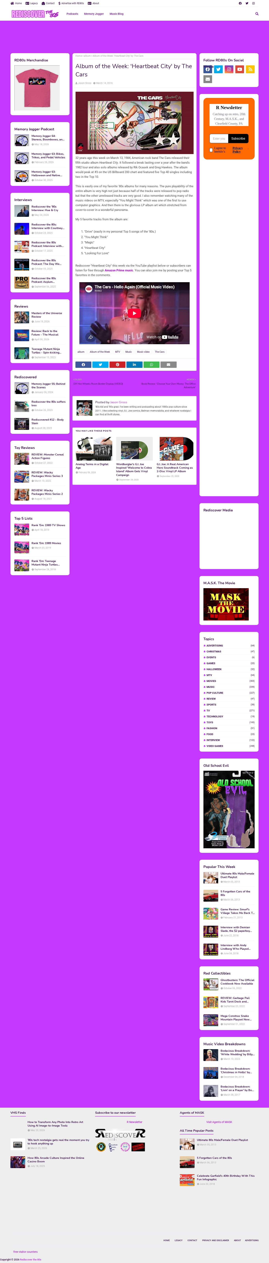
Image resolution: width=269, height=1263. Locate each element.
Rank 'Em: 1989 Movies (46, 543)
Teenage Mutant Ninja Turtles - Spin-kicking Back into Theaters (46, 350)
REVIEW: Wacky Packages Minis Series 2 (47, 492)
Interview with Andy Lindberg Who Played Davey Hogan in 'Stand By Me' (237, 947)
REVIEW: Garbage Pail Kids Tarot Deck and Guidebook (235, 999)
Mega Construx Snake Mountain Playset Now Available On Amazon (235, 1017)
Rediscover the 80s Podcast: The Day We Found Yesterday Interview (49, 262)
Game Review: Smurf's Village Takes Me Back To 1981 (237, 911)
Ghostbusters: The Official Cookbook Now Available (237, 982)
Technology (231, 716)
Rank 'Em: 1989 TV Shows (48, 525)
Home (18, 3)
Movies (231, 681)
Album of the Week (100, 352)
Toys (231, 722)
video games (231, 746)
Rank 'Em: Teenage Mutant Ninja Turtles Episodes (45, 563)
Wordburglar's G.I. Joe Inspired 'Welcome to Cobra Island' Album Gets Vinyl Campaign (134, 470)
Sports (231, 704)
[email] (207, 79)
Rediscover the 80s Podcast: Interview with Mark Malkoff (47, 244)
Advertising (231, 645)
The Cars (159, 352)
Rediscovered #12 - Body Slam (48, 421)
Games (231, 663)
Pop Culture (231, 692)
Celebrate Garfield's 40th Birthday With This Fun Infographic (226, 1177)
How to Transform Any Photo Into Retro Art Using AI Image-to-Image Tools (55, 1124)
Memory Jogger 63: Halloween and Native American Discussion (46, 173)
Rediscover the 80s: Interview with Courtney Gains (47, 226)
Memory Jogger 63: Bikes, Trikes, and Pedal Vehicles (48, 155)
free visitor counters (25, 1251)
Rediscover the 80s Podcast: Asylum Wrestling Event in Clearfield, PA (44, 280)
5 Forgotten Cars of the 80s (235, 893)
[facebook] (240, 3)
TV (231, 710)
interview (231, 740)
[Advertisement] (134, 36)
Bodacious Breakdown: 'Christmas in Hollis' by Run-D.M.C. (235, 1070)
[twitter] (247, 3)
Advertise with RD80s (72, 3)
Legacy (34, 3)
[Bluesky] (218, 79)
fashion (231, 728)
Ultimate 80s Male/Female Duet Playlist (237, 875)
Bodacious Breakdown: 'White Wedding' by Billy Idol (237, 1052)
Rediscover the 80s (30, 1259)
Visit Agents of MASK (219, 1122)
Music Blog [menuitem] (116, 13)
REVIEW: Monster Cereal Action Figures (48, 456)
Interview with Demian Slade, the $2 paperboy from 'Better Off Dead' (235, 929)
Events (231, 657)
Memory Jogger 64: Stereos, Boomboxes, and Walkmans (48, 137)
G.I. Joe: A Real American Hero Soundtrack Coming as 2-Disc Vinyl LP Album (175, 468)
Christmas (231, 651)
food (231, 734)
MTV (117, 352)
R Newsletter (134, 1122)
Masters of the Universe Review (47, 315)
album (87, 56)
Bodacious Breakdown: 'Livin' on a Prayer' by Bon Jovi (237, 1088)
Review (231, 698)
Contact (50, 3)
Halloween (231, 669)
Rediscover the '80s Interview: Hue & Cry (45, 208)
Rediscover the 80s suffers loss (49, 403)
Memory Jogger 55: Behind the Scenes (48, 385)
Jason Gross (84, 83)
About (96, 3)
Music (128, 352)
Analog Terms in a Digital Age (92, 466)
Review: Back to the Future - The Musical (45, 333)
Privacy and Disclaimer (215, 1240)
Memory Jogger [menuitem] (94, 13)
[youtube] (239, 69)
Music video (143, 352)
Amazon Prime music (119, 270)
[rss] (250, 69)
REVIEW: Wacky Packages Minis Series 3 (47, 474)
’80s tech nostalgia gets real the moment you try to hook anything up (58, 1141)
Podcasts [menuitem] (72, 13)
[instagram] (253, 3)
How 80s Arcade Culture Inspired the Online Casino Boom (56, 1159)
